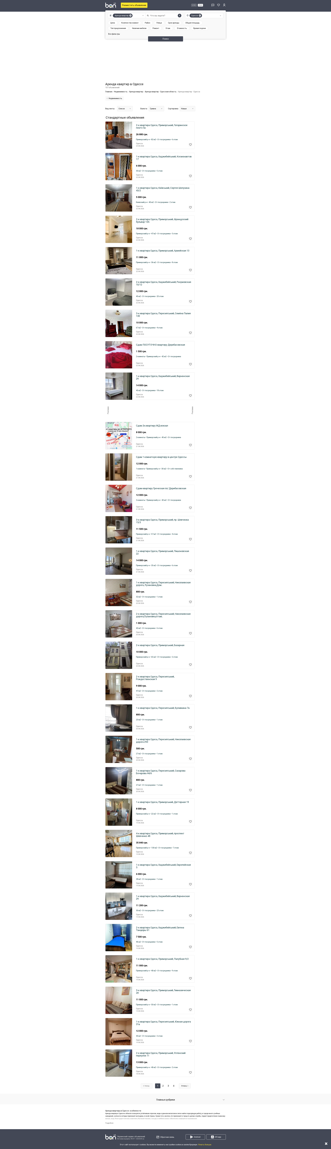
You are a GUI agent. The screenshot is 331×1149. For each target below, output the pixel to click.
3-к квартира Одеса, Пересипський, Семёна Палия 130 (163, 314)
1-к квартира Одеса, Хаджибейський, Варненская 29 (163, 377)
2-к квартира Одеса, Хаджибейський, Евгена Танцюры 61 (160, 928)
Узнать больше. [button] (205, 1145)
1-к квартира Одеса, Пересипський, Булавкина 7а (163, 708)
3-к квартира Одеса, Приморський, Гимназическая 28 (163, 991)
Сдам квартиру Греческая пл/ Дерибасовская (161, 488)
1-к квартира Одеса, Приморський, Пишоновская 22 (162, 552)
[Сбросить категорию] (130, 16)
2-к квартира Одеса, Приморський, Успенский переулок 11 (161, 1054)
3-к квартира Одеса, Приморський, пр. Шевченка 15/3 (162, 521)
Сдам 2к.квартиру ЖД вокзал (152, 425)
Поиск (165, 39)
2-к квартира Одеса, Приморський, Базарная (160, 645)
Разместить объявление (134, 5)
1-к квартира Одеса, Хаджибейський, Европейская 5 (163, 866)
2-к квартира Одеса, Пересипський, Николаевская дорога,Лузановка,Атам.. (163, 615)
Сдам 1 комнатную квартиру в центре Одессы (161, 457)
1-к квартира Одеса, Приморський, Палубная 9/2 (162, 959)
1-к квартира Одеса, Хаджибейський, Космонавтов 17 (164, 157)
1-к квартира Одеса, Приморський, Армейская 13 (162, 250)
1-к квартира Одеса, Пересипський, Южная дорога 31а (163, 1023)
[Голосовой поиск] (179, 15)
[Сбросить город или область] (200, 16)
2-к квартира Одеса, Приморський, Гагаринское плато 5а (161, 126)
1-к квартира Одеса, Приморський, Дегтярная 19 (162, 802)
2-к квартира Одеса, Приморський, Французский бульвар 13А (162, 220)
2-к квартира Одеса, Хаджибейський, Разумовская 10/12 (163, 283)
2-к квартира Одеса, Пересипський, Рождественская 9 (155, 678)
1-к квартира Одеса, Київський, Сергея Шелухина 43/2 (162, 189)
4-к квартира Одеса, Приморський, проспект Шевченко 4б (160, 834)
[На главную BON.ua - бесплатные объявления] (110, 5)
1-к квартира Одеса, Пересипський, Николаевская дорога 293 (163, 740)
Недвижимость (115, 98)
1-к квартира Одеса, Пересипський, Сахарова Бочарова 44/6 (160, 772)
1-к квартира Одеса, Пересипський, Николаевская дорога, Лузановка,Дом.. (163, 583)
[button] (126, 15)
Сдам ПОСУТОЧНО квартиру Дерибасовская (160, 345)
